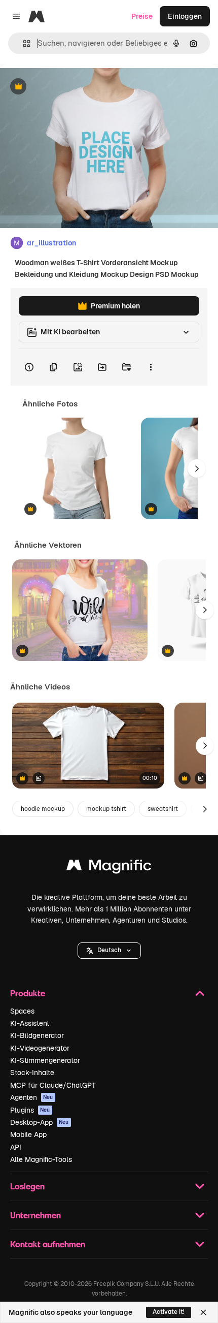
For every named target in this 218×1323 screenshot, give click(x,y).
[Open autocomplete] (23, 43)
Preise (142, 16)
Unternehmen (35, 1215)
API (15, 1147)
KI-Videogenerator (39, 1048)
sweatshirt (163, 809)
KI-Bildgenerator (37, 1035)
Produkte (27, 993)
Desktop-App (39, 1122)
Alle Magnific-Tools (41, 1159)
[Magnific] (109, 867)
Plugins (30, 1110)
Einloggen (185, 16)
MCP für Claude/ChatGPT (53, 1085)
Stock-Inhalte (32, 1072)
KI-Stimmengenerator (45, 1060)
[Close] (203, 1312)
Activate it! (169, 1312)
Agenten (31, 1097)
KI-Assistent (29, 1023)
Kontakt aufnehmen (47, 1244)
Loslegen (27, 1186)
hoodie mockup (43, 809)
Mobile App (28, 1134)
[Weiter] (197, 468)
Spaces (22, 1011)
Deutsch (109, 950)
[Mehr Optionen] (150, 367)
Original (65, 87)
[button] (109, 950)
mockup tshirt (106, 809)
